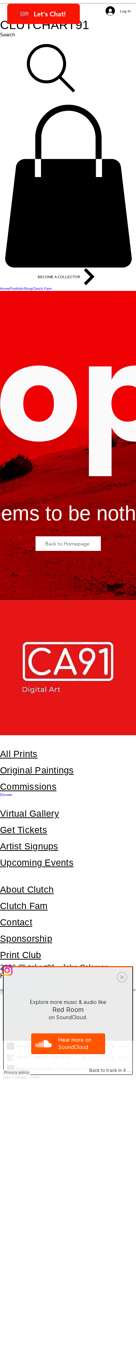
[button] (68, 186)
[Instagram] (68, 970)
